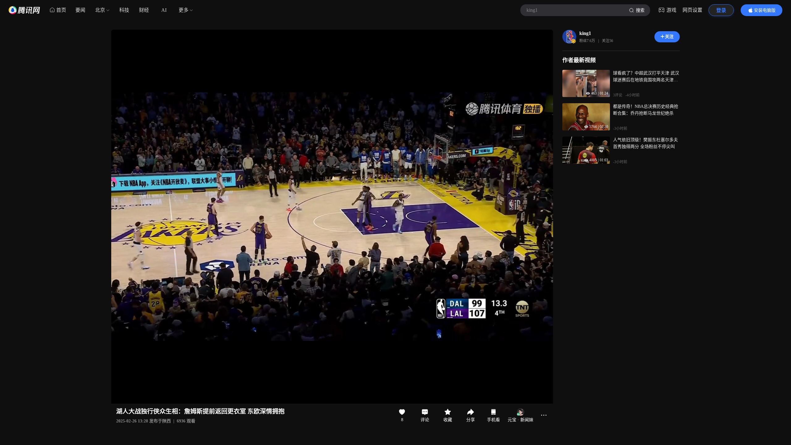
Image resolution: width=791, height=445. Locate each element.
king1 (585, 33)
